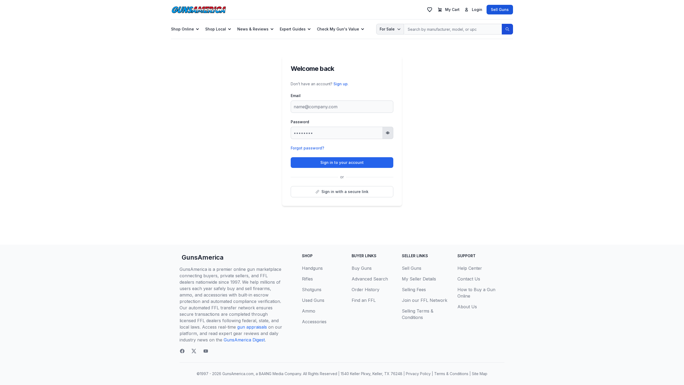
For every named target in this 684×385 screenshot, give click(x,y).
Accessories (314, 321)
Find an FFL (364, 300)
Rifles (307, 279)
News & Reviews (253, 29)
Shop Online (182, 29)
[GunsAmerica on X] (194, 351)
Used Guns (313, 300)
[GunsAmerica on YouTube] (205, 351)
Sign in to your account (342, 162)
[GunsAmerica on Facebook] (182, 351)
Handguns (312, 268)
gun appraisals (252, 327)
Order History (365, 289)
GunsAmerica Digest (244, 339)
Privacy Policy (418, 373)
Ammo (308, 311)
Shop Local (215, 29)
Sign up (340, 84)
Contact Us (468, 279)
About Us (467, 306)
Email (296, 95)
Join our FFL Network (424, 300)
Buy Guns (362, 268)
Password (300, 122)
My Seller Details (419, 279)
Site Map (479, 373)
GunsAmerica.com (238, 373)
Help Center (469, 268)
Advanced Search (370, 279)
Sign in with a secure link (344, 191)
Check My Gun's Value (338, 29)
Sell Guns (500, 9)
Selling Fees (414, 289)
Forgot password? (307, 148)
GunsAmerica (203, 257)
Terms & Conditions (451, 373)
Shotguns (311, 289)
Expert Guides (293, 29)
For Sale (387, 29)
